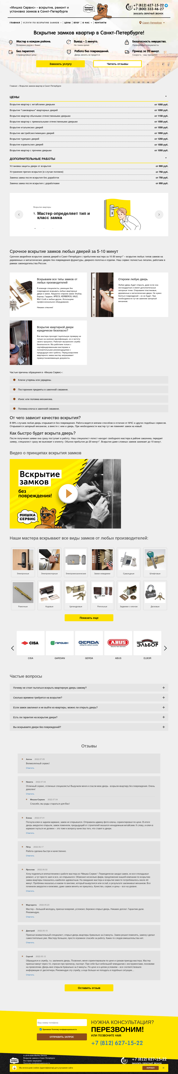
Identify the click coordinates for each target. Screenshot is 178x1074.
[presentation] (19, 214)
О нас (86, 23)
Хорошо (150, 1068)
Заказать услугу (61, 64)
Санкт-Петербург (152, 22)
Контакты (101, 23)
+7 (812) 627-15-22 (148, 5)
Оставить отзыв (89, 988)
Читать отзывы (117, 64)
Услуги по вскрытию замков (41, 23)
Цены (67, 23)
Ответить (30, 767)
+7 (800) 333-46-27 (148, 9)
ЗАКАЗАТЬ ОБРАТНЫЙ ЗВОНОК (148, 13)
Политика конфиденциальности (36, 1063)
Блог (77, 23)
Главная (15, 23)
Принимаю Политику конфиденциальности (60, 1030)
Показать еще (89, 618)
